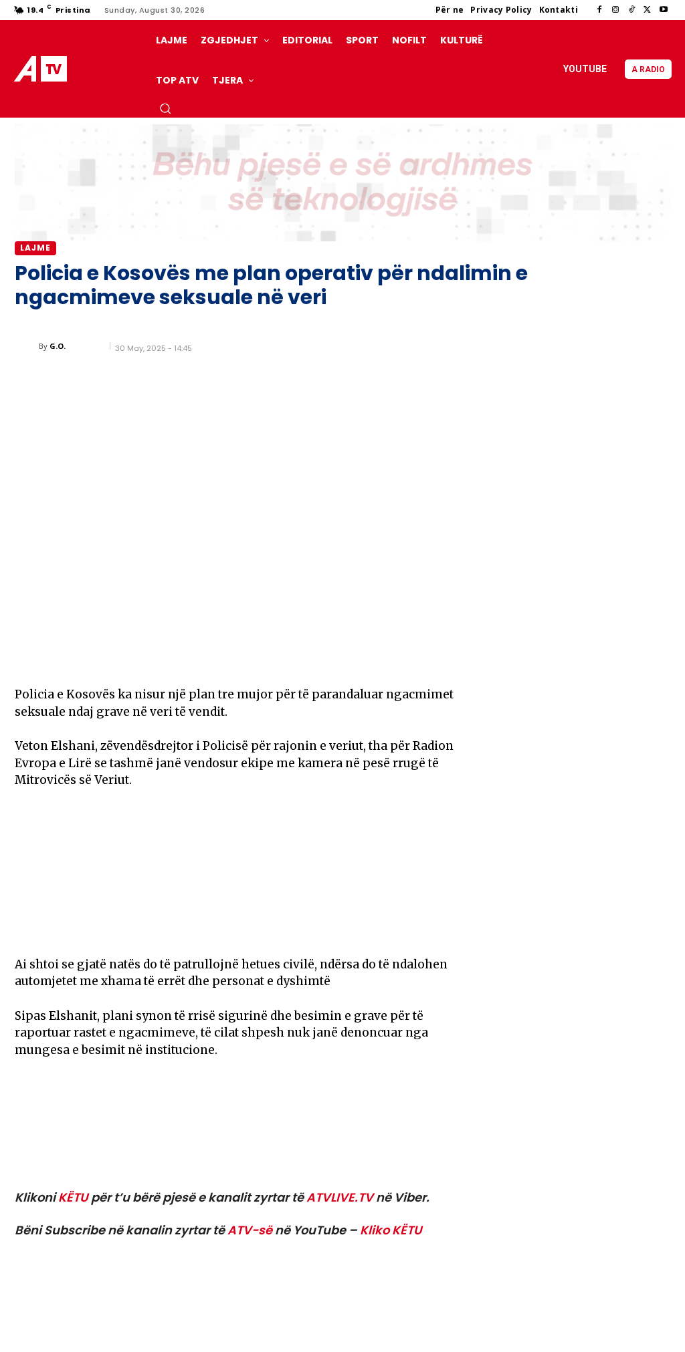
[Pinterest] (172, 654)
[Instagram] (615, 10)
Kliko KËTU (391, 1230)
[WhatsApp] (203, 654)
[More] (235, 654)
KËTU (73, 1197)
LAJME (35, 247)
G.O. (58, 346)
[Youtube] (664, 10)
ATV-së (249, 1230)
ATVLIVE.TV (339, 1197)
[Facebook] (599, 10)
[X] (648, 10)
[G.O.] (27, 346)
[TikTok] (631, 10)
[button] (165, 108)
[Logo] (42, 69)
